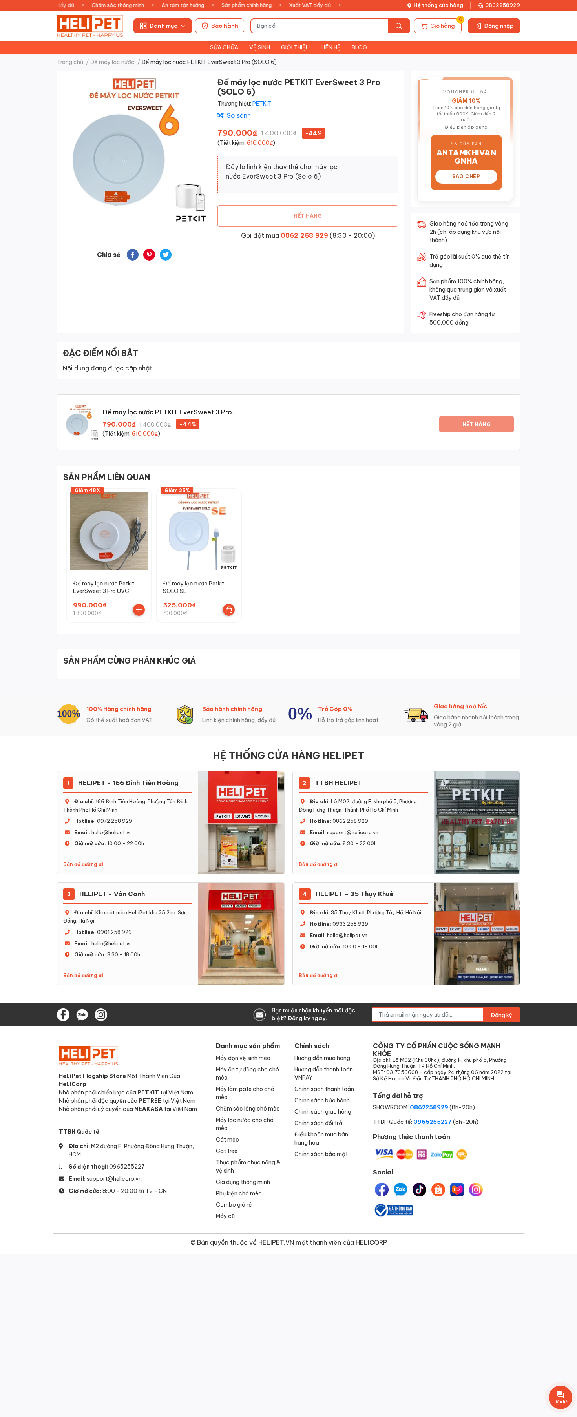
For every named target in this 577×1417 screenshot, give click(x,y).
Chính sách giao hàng (322, 1111)
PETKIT (262, 103)
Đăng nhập (498, 25)
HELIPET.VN (276, 1242)
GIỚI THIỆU (295, 47)
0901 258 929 (114, 932)
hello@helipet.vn (111, 832)
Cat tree (226, 1150)
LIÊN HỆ (331, 47)
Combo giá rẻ (234, 1204)
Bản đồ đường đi (83, 864)
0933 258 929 (350, 924)
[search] (399, 25)
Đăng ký (501, 1015)
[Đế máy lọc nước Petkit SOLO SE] (199, 531)
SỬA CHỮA (224, 47)
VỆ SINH (259, 47)
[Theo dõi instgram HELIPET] (101, 1014)
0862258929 (502, 5)
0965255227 (127, 1166)
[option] (134, 150)
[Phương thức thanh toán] (421, 1154)
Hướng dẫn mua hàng (322, 1057)
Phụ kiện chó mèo (239, 1193)
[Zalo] (400, 1189)
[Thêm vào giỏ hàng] (139, 610)
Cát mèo (227, 1139)
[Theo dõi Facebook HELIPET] (63, 1014)
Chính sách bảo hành (322, 1100)
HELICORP (371, 1242)
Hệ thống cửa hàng (438, 5)
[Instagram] (476, 1189)
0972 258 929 (114, 821)
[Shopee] (438, 1189)
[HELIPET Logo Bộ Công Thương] (393, 1209)
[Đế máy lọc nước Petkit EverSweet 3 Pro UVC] (109, 531)
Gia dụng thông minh (243, 1181)
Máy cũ (225, 1216)
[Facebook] (382, 1189)
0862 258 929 (350, 821)
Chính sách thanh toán (324, 1088)
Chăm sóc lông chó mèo (248, 1108)
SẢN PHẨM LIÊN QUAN (106, 476)
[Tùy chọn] (229, 610)
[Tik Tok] (419, 1189)
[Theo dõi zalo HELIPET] (82, 1014)
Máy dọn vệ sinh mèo (243, 1057)
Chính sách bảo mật (321, 1154)
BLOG (359, 47)
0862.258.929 (304, 235)
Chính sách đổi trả (318, 1123)
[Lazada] (457, 1189)
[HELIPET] (90, 26)
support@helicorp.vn (352, 832)
